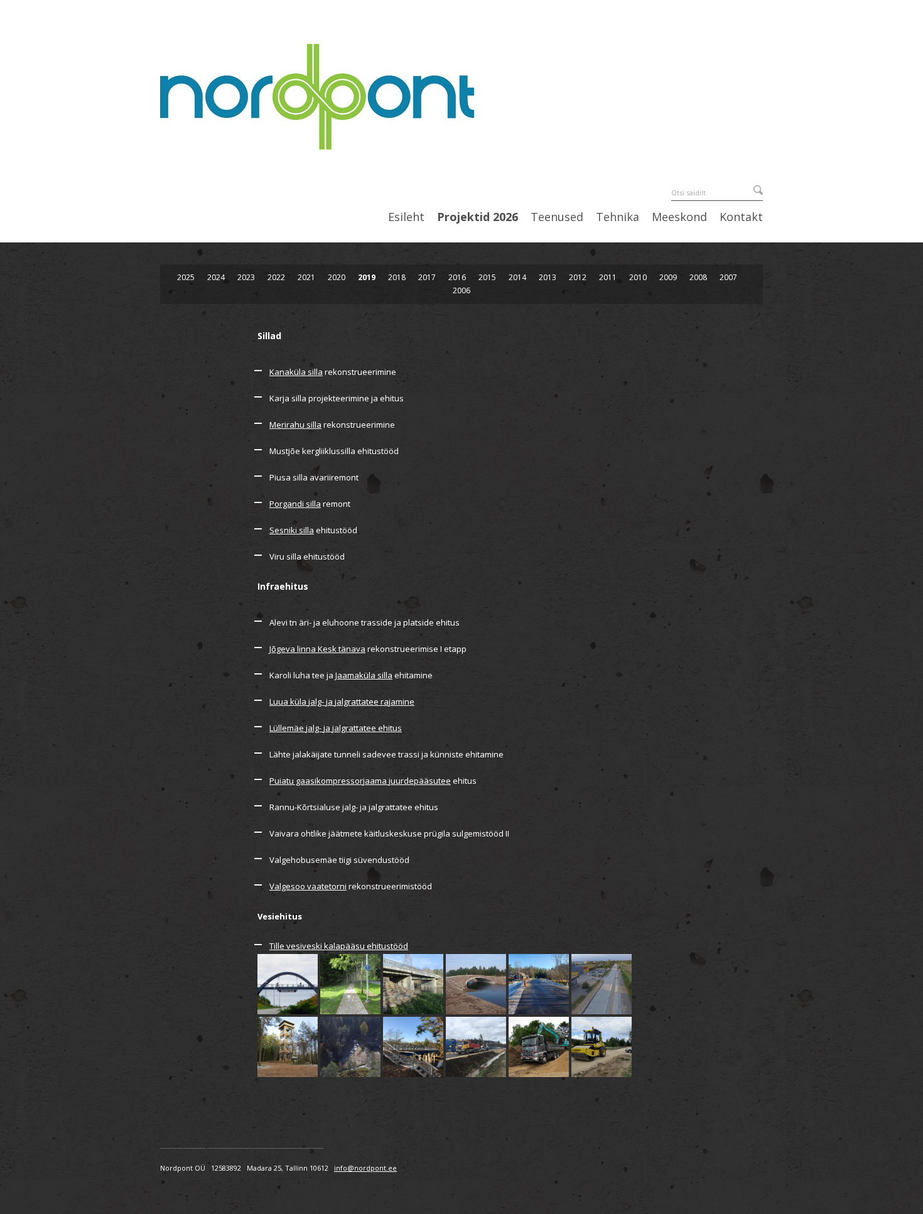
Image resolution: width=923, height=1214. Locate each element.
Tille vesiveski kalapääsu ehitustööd (338, 945)
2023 (246, 277)
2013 (547, 277)
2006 (461, 290)
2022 (276, 277)
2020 (336, 277)
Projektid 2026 (477, 217)
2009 (668, 277)
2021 (306, 277)
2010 (638, 277)
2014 (517, 277)
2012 (577, 277)
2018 (397, 277)
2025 (186, 277)
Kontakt (741, 217)
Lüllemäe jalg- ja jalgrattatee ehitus (335, 728)
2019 (366, 277)
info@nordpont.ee (365, 1168)
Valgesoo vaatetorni (308, 886)
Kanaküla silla (296, 371)
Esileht (406, 217)
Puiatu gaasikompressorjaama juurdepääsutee (360, 780)
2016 (457, 277)
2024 (216, 277)
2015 (487, 277)
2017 (427, 277)
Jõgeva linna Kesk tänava (317, 648)
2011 (608, 277)
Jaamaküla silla (363, 675)
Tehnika (617, 217)
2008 (698, 277)
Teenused (557, 217)
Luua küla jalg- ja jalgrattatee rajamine (341, 701)
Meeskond (679, 217)
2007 (728, 277)
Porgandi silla (295, 503)
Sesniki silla (291, 530)
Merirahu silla (295, 424)
